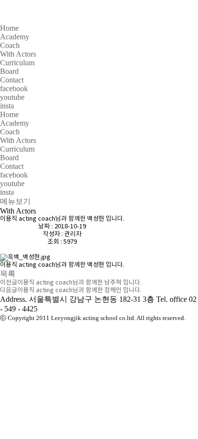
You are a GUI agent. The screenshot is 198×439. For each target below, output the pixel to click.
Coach (10, 45)
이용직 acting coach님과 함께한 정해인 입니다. (79, 290)
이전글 (8, 282)
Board (9, 71)
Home (9, 28)
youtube (12, 97)
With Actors (18, 54)
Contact (12, 80)
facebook (14, 88)
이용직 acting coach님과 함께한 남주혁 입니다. (79, 282)
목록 (7, 274)
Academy (14, 37)
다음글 (8, 290)
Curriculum (17, 63)
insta (7, 106)
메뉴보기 (15, 201)
